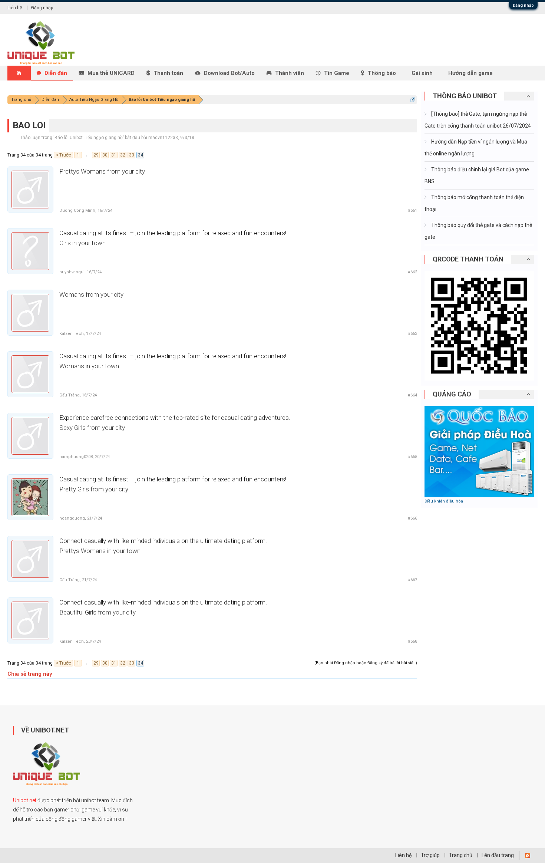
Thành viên (289, 73)
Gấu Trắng (69, 395)
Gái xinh (422, 73)
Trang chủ (460, 855)
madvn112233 (163, 137)
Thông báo (382, 73)
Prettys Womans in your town (100, 550)
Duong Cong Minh (77, 210)
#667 (412, 579)
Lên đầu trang (498, 855)
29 (96, 155)
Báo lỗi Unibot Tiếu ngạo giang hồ (88, 137)
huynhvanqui (72, 272)
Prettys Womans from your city (102, 171)
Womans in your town (89, 366)
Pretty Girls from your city (93, 489)
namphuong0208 (76, 456)
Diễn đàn (55, 73)
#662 (412, 272)
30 (105, 155)
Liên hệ (14, 7)
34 (140, 155)
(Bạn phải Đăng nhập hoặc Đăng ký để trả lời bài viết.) (365, 663)
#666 (412, 518)
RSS (527, 855)
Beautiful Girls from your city (97, 612)
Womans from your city (91, 294)
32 (122, 155)
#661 (412, 210)
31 (113, 155)
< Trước (63, 155)
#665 (412, 456)
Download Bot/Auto (229, 73)
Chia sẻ (16, 674)
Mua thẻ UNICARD (111, 73)
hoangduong (72, 518)
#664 (412, 395)
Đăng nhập (523, 5)
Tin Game (336, 73)
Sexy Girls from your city (92, 427)
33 (131, 155)
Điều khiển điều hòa (444, 501)
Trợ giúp (430, 855)
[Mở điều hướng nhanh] (412, 99)
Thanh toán (168, 73)
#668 (412, 641)
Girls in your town (82, 243)
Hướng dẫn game (470, 73)
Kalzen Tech (71, 333)
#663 (412, 333)
